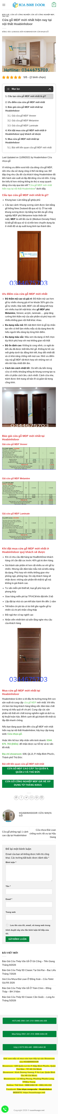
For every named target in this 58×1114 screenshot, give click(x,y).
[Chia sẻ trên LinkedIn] (41, 797)
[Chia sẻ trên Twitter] (26, 797)
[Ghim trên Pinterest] (36, 797)
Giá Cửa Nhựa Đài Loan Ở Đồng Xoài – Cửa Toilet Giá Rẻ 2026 (27, 981)
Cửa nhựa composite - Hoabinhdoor (34, 1089)
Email (9, 899)
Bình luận (11, 862)
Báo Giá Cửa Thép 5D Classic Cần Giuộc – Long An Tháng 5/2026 (28, 999)
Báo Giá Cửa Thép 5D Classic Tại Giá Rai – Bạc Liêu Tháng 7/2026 (29, 972)
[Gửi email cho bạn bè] (31, 797)
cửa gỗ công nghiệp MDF (42, 14)
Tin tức (5, 16)
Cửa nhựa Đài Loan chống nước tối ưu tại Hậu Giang (43, 833)
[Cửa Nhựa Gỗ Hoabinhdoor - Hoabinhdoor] (29, 5)
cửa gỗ (27, 702)
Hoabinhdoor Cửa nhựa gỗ (36, 32)
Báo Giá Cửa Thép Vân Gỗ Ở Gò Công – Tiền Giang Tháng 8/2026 (28, 963)
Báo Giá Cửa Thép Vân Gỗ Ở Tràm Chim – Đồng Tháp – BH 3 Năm (26, 990)
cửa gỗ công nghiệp (20, 14)
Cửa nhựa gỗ (14, 734)
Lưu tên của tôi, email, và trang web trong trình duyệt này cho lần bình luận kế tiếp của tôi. (28, 929)
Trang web (11, 912)
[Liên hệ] (5, 1109)
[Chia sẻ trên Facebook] (21, 797)
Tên (8, 886)
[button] (3, 4)
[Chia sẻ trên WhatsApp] (16, 797)
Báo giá (5, 14)
